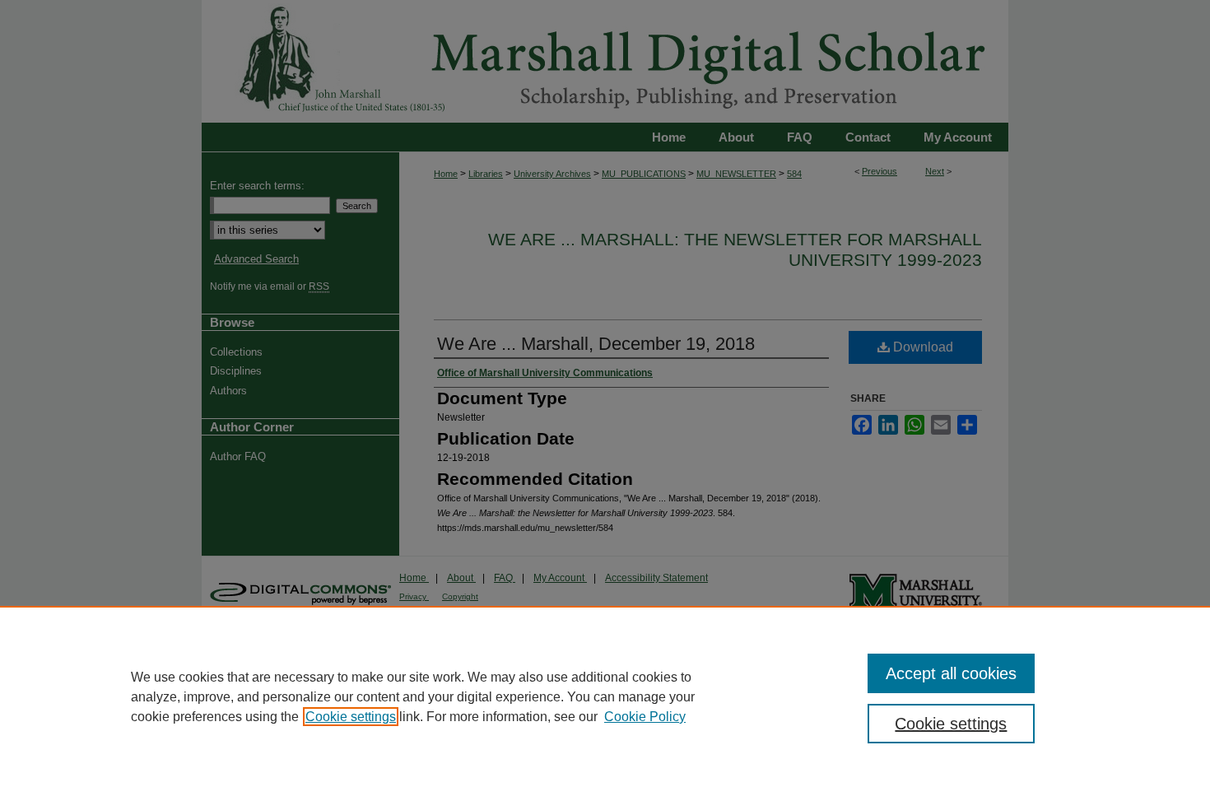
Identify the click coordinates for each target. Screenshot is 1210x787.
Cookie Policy (645, 717)
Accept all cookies (951, 673)
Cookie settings (350, 717)
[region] (605, 696)
